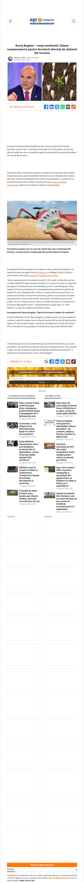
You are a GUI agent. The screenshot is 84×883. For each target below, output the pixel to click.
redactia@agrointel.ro (58, 878)
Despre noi (8, 869)
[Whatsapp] (62, 107)
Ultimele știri (52, 395)
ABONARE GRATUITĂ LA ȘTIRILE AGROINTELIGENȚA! (42, 372)
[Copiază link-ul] (73, 107)
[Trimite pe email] (68, 107)
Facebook (41, 272)
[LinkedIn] (51, 107)
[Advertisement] (42, 8)
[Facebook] (46, 107)
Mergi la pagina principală (42, 865)
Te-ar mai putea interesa (21, 395)
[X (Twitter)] (57, 107)
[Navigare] (10, 21)
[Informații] (73, 21)
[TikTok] (73, 361)
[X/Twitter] (62, 361)
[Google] (46, 361)
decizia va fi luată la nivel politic (43, 275)
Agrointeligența (9, 875)
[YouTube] (68, 361)
